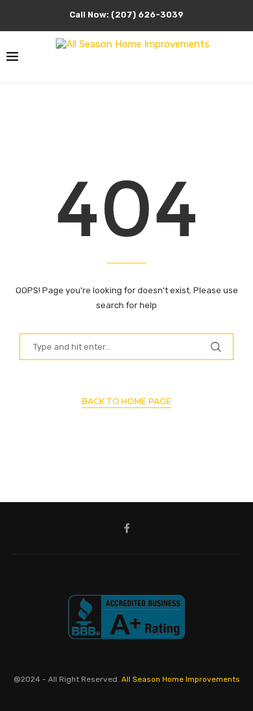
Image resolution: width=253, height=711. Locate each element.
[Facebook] (127, 528)
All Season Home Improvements (180, 679)
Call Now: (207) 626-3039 (126, 14)
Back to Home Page (126, 401)
